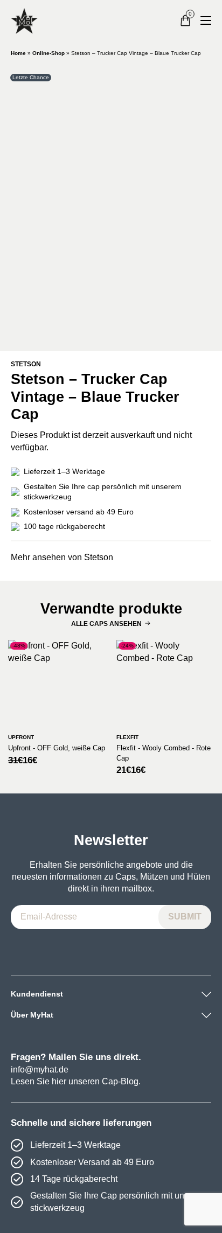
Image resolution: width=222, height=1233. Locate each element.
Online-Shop (48, 53)
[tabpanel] (111, 205)
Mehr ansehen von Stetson (62, 557)
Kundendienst (37, 994)
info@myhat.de (39, 1069)
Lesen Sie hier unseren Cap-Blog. (76, 1081)
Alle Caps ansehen (106, 624)
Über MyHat (32, 1015)
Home (18, 53)
